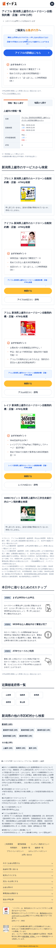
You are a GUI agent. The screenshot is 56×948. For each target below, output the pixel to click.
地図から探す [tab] (40, 103)
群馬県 (36, 695)
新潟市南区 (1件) (9, 736)
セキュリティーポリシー (37, 851)
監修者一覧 (26, 848)
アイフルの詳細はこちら (28, 52)
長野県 (8, 702)
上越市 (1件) (7, 748)
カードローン (18, 761)
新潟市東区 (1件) (27, 730)
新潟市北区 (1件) (43, 730)
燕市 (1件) (32, 748)
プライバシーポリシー (15, 851)
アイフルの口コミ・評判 (28, 299)
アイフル (28, 761)
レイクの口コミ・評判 (28, 485)
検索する (28, 291)
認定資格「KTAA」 (29, 936)
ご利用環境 (8, 844)
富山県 (22, 702)
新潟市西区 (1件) (25, 736)
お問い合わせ (27, 855)
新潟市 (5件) (7, 724)
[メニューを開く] (52, 4)
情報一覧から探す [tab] (16, 103)
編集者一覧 (39, 848)
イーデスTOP (7, 761)
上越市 (41, 761)
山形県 (8, 695)
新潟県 (35, 761)
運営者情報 (22, 844)
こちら (16, 809)
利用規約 (13, 848)
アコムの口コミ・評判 (28, 392)
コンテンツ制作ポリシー (40, 844)
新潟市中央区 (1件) (10, 730)
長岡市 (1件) (20, 748)
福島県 (22, 695)
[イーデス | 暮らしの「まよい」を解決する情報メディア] (9, 5)
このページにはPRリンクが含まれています (20, 21)
